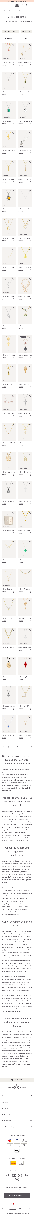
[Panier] (31, 5)
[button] (22, 5)
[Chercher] (7, 5)
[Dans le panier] (13, 65)
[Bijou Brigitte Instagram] (14, 1175)
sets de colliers (14, 914)
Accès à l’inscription (17, 1195)
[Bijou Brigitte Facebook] (20, 1175)
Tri (25, 38)
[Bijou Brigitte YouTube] (17, 1179)
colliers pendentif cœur (11, 874)
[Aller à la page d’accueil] (17, 5)
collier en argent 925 (20, 774)
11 (31, 747)
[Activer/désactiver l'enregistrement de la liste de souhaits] (13, 45)
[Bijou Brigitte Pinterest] (26, 1175)
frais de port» (13, 1209)
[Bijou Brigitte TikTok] (8, 1175)
